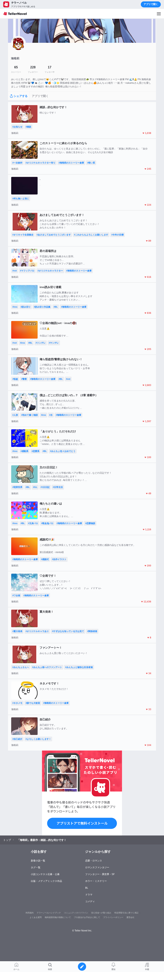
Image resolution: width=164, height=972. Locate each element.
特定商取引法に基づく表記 (126, 913)
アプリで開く (151, 4)
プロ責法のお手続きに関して (87, 917)
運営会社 (130, 917)
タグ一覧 (35, 867)
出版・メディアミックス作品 (46, 881)
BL (86, 887)
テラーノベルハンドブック (49, 913)
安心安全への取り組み (101, 913)
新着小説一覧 (38, 860)
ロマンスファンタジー (97, 867)
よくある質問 (36, 917)
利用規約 (30, 913)
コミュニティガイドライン (76, 913)
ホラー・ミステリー (96, 881)
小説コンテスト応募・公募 (45, 874)
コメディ (90, 901)
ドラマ (88, 894)
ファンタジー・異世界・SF (100, 874)
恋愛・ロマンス (93, 860)
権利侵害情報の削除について (58, 917)
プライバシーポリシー (113, 917)
